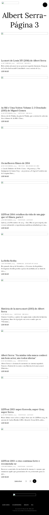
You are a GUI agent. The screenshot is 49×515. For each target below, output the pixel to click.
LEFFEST (30, 220)
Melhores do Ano (32, 166)
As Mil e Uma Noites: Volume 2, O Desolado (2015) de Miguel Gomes (23, 109)
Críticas (20, 63)
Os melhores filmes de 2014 (15, 163)
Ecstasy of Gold (31, 263)
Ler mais (5, 71)
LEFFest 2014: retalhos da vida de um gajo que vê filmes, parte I (23, 216)
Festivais (21, 220)
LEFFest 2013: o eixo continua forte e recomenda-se (20, 462)
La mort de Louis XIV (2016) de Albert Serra (23, 60)
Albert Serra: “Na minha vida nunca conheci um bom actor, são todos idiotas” (24, 356)
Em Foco (22, 166)
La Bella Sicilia (8, 260)
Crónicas (20, 263)
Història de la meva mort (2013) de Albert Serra (22, 310)
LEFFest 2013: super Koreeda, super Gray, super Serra (22, 411)
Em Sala (28, 63)
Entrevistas (23, 361)
